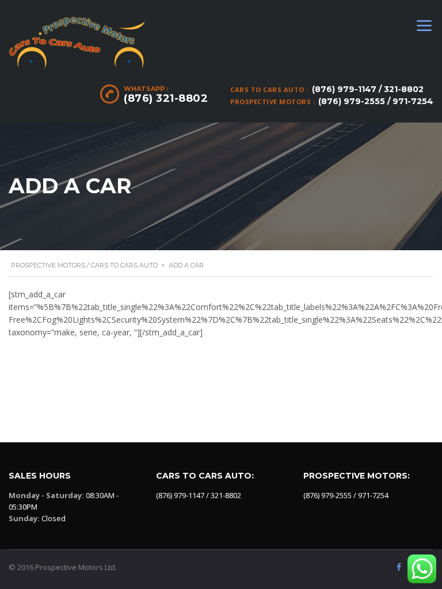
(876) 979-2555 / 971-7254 (375, 101)
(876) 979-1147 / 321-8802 (368, 89)
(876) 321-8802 (166, 98)
